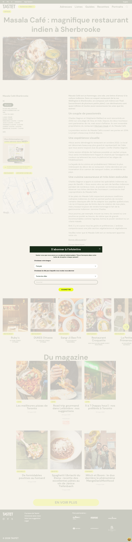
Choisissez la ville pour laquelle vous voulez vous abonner (54, 270)
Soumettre (66, 289)
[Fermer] (99, 249)
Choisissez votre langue (42, 260)
